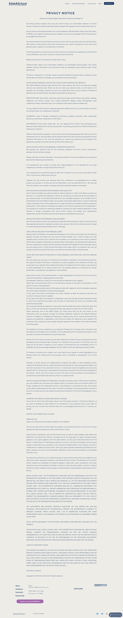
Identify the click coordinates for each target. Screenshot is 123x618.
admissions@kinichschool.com (39, 587)
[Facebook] (102, 614)
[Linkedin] (97, 614)
